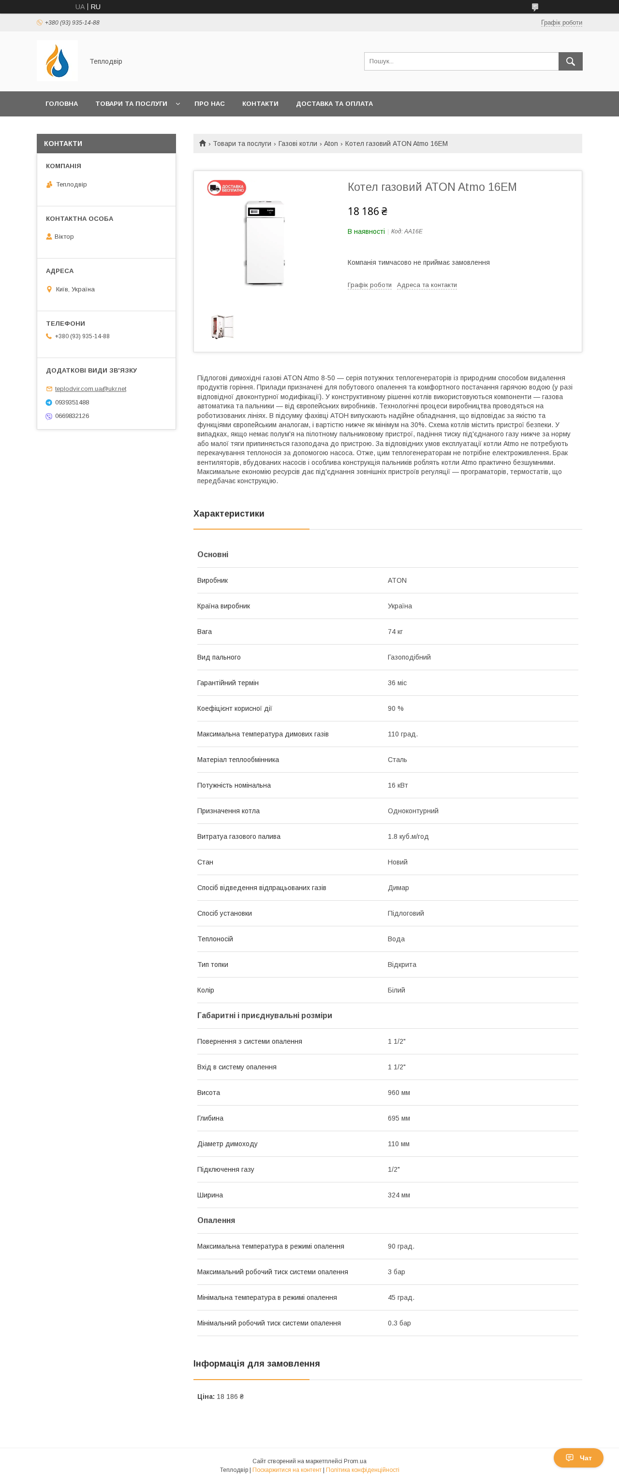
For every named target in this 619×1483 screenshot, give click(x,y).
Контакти (260, 103)
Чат (586, 1458)
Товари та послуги (131, 103)
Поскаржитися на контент (287, 1470)
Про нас (209, 103)
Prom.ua (355, 1461)
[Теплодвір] (57, 79)
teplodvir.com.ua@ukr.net (90, 388)
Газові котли (298, 143)
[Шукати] (571, 61)
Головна (61, 103)
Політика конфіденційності (362, 1470)
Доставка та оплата (334, 103)
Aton (331, 143)
